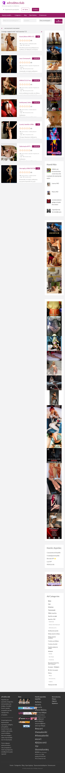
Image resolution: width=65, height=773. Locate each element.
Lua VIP (49, 561)
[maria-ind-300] (54, 343)
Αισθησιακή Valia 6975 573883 (29, 102)
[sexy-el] (54, 411)
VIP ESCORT (42, 756)
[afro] (54, 326)
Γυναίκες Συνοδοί (32, 175)
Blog (25, 15)
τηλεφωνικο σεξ (42, 758)
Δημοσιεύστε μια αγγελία (12, 9)
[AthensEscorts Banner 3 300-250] (54, 90)
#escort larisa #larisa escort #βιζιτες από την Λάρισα (40, 717)
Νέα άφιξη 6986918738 (27, 168)
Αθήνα (50, 675)
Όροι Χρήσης (33, 15)
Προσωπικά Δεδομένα (40, 765)
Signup (26, 9)
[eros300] (54, 147)
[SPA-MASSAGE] (54, 274)
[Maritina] (54, 259)
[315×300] (54, 104)
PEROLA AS (50, 564)
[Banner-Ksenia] (54, 426)
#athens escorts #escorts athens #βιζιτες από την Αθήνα (41, 707)
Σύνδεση (35, 9)
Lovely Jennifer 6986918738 (29, 124)
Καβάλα (51, 681)
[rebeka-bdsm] (54, 440)
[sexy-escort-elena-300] (54, 287)
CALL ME (41, 752)
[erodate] (54, 78)
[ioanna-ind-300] (54, 368)
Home (11, 765)
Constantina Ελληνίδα (53, 552)
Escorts (40, 754)
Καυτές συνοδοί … (7, 15)
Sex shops (51, 656)
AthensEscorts (52, 627)
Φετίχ (36, 758)
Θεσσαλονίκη (52, 678)
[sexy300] (54, 355)
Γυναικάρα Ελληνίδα (53, 555)
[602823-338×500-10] (54, 486)
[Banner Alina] (54, 470)
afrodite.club (15, 3)
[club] (54, 382)
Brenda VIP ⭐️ (51, 558)
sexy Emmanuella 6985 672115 (29, 58)
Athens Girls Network (54, 624)
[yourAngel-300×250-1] (54, 133)
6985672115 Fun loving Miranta (30, 80)
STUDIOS (51, 659)
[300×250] (54, 39)
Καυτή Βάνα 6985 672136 (28, 36)
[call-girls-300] (54, 119)
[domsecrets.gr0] (54, 455)
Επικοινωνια (42, 15)
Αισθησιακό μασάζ (32, 43)
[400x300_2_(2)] (54, 533)
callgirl (21, 45)
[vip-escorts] (54, 52)
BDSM (37, 752)
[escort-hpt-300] (54, 244)
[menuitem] (11, 9)
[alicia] (54, 397)
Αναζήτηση (59, 21)
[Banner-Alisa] (54, 308)
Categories (18, 15)
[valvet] (54, 66)
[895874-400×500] (54, 503)
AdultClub (51, 621)
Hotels (50, 653)
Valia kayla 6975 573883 (27, 146)
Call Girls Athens (24, 43)
